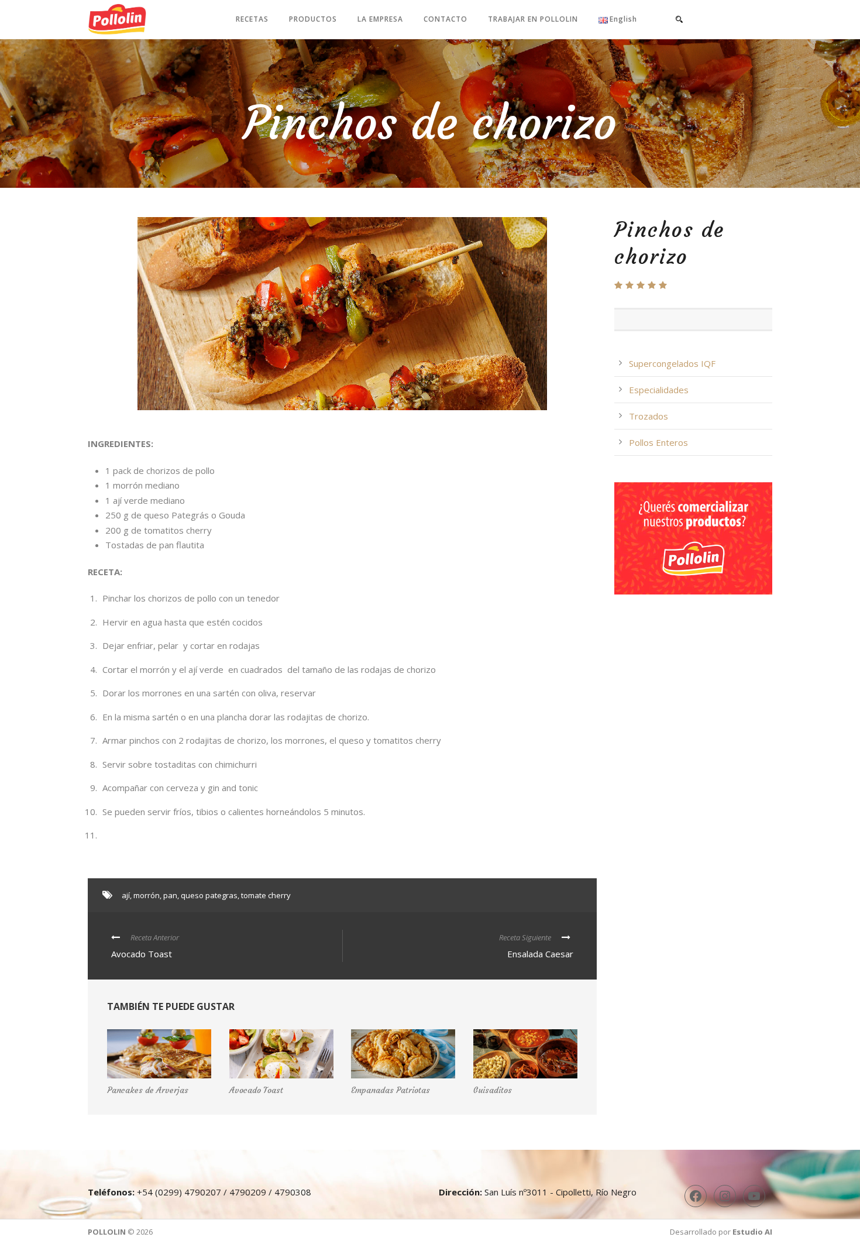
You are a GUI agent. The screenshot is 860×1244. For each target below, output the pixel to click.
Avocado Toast (256, 1090)
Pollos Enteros (658, 442)
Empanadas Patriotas (390, 1090)
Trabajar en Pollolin (533, 19)
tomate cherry (266, 895)
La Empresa (380, 19)
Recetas (252, 19)
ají (126, 895)
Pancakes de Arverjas (147, 1090)
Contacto (445, 19)
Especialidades (659, 390)
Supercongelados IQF (672, 363)
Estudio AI (752, 1231)
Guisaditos (492, 1090)
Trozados (648, 416)
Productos (313, 19)
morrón (146, 895)
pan (170, 895)
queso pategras (209, 895)
